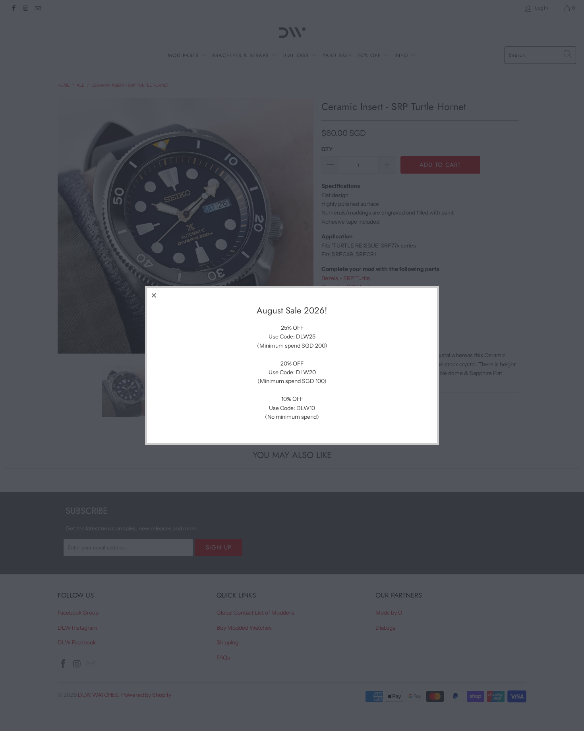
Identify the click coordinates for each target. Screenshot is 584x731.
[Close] (154, 295)
